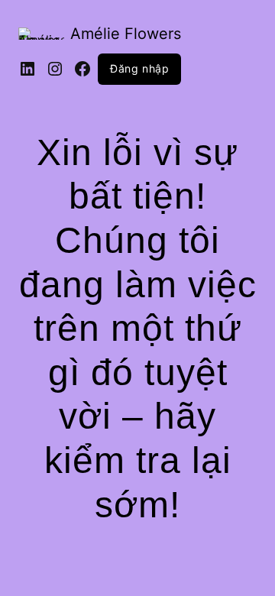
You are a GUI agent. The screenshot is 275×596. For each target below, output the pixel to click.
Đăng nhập (139, 68)
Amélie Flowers (125, 33)
